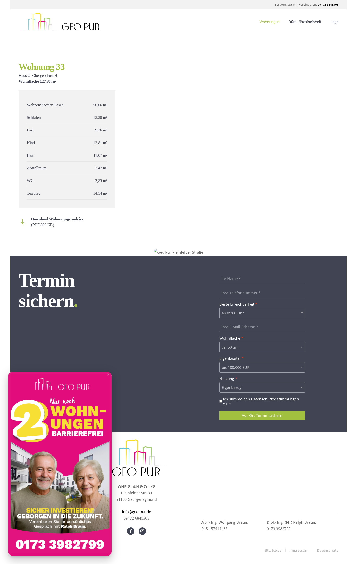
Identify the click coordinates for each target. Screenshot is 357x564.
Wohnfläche (231, 338)
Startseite (273, 550)
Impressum (299, 550)
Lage (334, 21)
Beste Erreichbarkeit (238, 304)
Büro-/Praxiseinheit (305, 21)
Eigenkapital (231, 358)
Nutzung (228, 378)
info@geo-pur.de (136, 511)
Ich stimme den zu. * (261, 401)
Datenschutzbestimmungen (275, 399)
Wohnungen (269, 21)
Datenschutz (327, 550)
